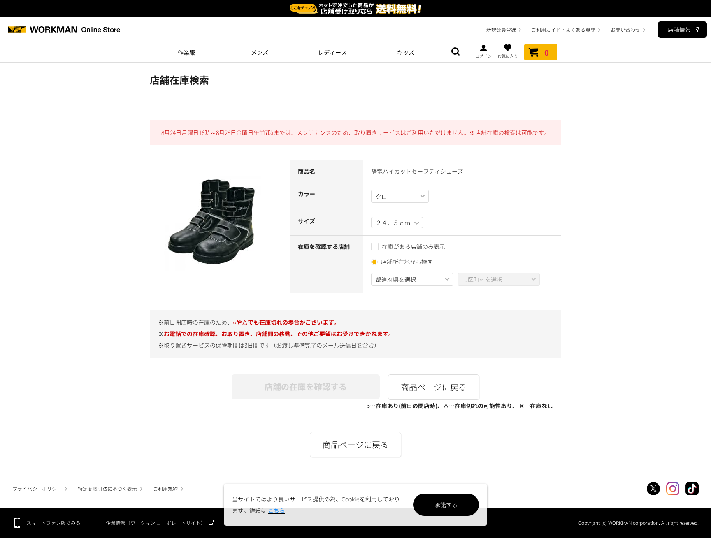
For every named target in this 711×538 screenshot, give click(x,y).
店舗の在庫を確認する (306, 386)
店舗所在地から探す (407, 261)
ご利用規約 (165, 488)
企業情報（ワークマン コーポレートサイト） (156, 522)
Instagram (672, 488)
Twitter (653, 488)
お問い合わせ (625, 29)
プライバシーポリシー (37, 488)
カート (546, 52)
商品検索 (455, 52)
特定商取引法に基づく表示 (107, 488)
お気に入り (507, 55)
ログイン (483, 55)
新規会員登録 (501, 29)
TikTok (692, 488)
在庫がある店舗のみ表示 (413, 246)
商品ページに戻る (434, 387)
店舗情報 (679, 30)
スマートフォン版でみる (53, 522)
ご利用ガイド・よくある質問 (563, 29)
